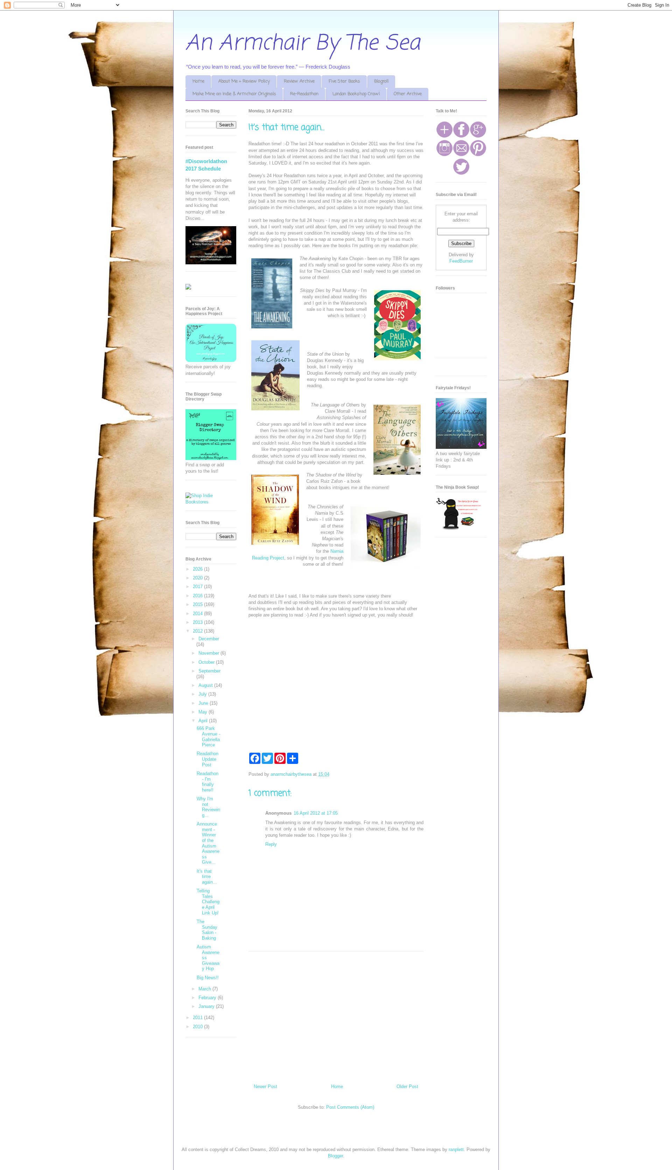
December (208, 638)
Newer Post (265, 1086)
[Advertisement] (336, 1015)
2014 (198, 613)
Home (198, 81)
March (205, 988)
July (203, 694)
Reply (271, 844)
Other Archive (408, 94)
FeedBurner (461, 261)
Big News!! (208, 977)
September (209, 671)
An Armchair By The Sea (303, 44)
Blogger (335, 1155)
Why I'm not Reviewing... (208, 807)
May (203, 712)
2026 (198, 569)
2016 (198, 595)
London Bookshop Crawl (356, 94)
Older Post (407, 1086)
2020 (198, 577)
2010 (198, 1026)
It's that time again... (207, 877)
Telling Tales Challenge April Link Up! (208, 901)
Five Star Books (344, 81)
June (204, 703)
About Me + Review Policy (244, 81)
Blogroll (381, 81)
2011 (198, 1017)
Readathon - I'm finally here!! (207, 782)
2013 (198, 622)
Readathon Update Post (207, 759)
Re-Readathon (304, 94)
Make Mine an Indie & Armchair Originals (234, 94)
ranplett (456, 1149)
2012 (198, 631)
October (207, 662)
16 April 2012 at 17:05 (316, 813)
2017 (198, 586)
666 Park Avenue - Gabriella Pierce (208, 736)
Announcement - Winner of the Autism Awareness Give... (208, 843)
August (206, 685)
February (208, 997)
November (209, 653)
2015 (198, 604)
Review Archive (299, 81)
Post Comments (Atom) (350, 1107)
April (203, 720)
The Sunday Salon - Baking (207, 930)
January (207, 1006)
